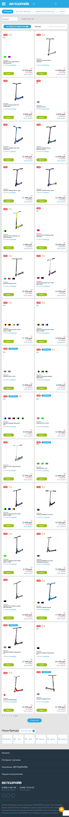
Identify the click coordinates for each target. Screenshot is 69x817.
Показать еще (34, 720)
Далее (15, 715)
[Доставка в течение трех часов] (10, 35)
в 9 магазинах (45, 609)
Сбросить (38, 26)
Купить (8, 73)
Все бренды (26, 731)
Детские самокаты (23, 11)
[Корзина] (65, 4)
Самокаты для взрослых (45, 11)
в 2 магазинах (12, 109)
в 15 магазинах (46, 286)
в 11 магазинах (13, 517)
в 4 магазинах (45, 109)
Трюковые (8, 11)
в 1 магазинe (12, 151)
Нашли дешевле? (28, 74)
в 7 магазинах (12, 65)
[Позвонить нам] (60, 4)
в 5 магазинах (12, 239)
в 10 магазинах (13, 333)
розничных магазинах (10, 813)
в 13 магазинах (46, 379)
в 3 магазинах (45, 65)
